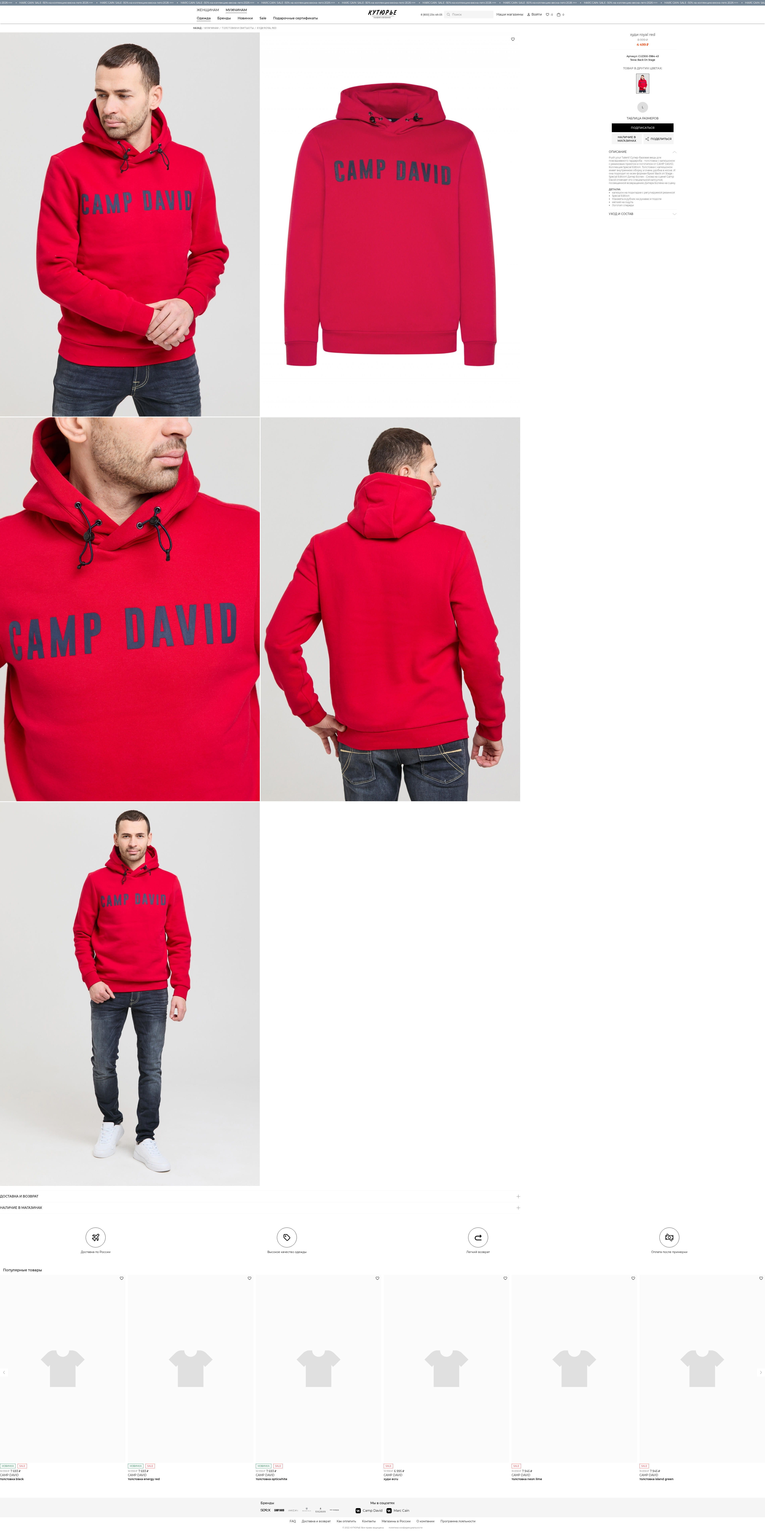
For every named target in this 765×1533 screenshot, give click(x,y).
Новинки (245, 18)
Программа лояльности (458, 1521)
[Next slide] (4, 1372)
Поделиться (661, 139)
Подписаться (642, 128)
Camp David (372, 1511)
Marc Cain (401, 1511)
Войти (537, 14)
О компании (425, 1521)
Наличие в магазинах (627, 138)
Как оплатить (346, 1521)
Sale (263, 18)
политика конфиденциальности (406, 1528)
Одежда (204, 18)
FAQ (293, 1521)
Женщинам (208, 10)
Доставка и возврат (316, 1521)
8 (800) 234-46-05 (431, 14)
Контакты (369, 1521)
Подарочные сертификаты (295, 18)
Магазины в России (396, 1521)
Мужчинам (236, 10)
